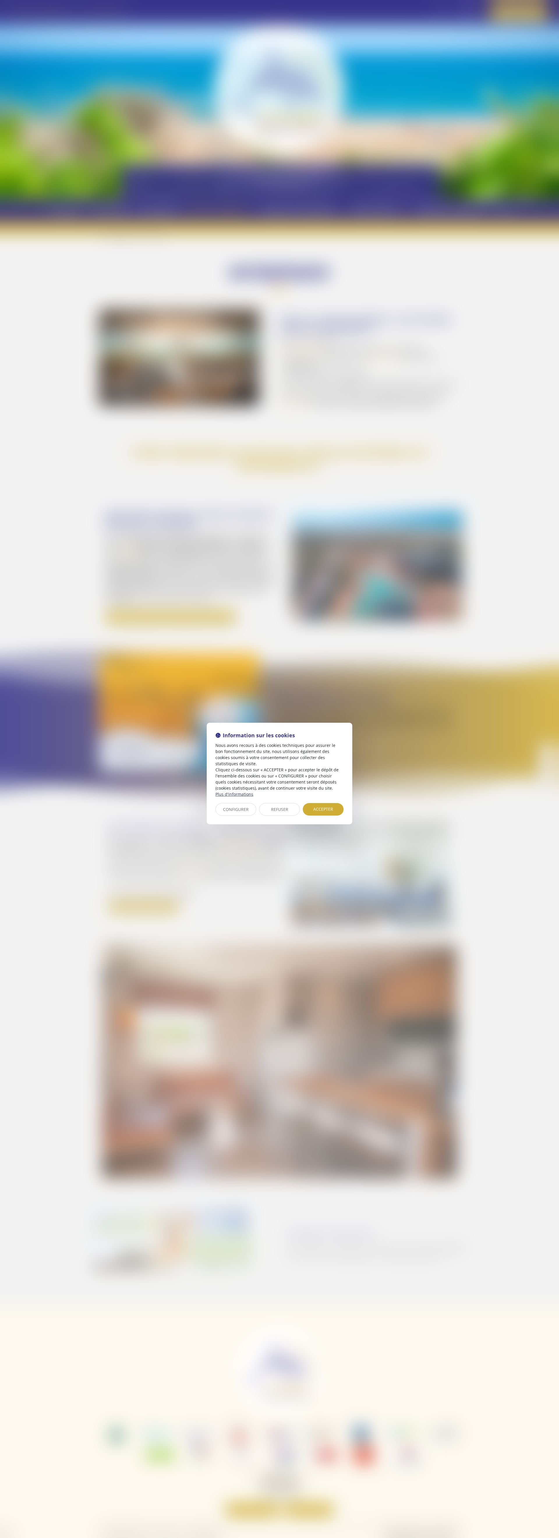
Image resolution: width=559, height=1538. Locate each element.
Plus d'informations (234, 794)
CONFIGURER (236, 809)
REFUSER (279, 809)
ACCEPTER (323, 809)
